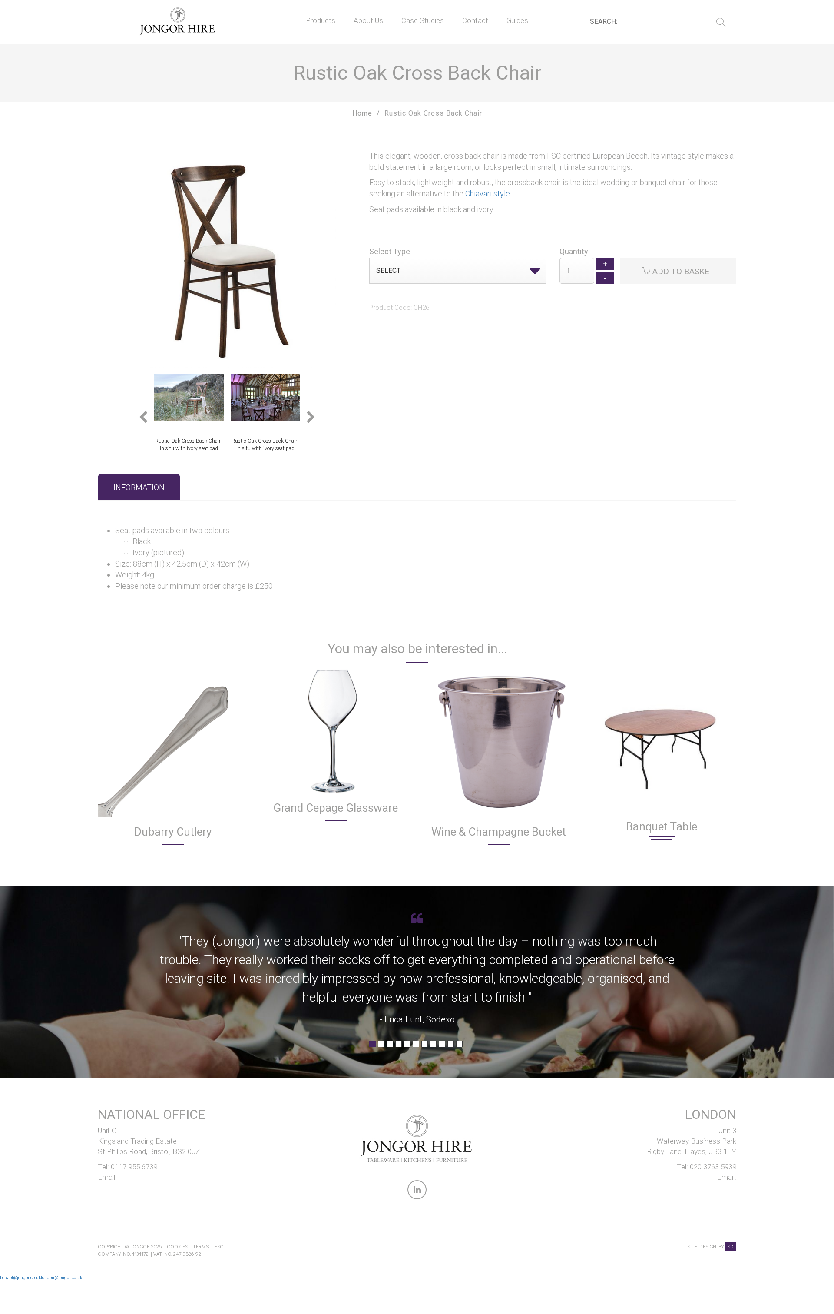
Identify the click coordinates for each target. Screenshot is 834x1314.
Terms (201, 1246)
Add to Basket (682, 271)
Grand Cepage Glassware (335, 807)
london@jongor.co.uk (61, 1277)
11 (459, 1046)
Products (320, 20)
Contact (475, 20)
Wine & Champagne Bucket (498, 831)
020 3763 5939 (713, 1166)
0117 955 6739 (134, 1166)
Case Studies (422, 20)
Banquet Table (661, 826)
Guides (517, 20)
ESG (219, 1246)
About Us (368, 20)
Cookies (177, 1246)
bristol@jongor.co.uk (20, 1277)
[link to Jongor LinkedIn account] (417, 1191)
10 (450, 1046)
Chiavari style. (488, 193)
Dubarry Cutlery (173, 831)
